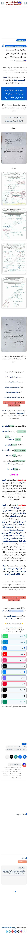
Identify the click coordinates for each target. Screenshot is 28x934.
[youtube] (12, 931)
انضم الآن (5, 636)
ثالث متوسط (14, 530)
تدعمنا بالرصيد (11, 616)
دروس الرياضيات (15, 516)
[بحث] (2, 3)
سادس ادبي (12, 538)
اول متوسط (9, 527)
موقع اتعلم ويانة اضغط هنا (12, 392)
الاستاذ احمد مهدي (20, 61)
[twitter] (18, 931)
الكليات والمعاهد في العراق (12, 574)
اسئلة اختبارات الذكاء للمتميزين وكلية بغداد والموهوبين (15, 46)
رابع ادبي (9, 532)
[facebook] (15, 931)
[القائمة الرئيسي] (25, 3)
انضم (4, 672)
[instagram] (21, 931)
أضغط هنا (5, 426)
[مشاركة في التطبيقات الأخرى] (7, 757)
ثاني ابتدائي (17, 521)
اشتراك (5, 654)
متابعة (5, 648)
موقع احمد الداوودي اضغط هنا (12, 382)
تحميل (5, 701)
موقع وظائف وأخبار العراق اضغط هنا (12, 397)
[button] (20, 757)
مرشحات (11, 568)
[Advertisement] (14, 23)
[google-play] (10, 931)
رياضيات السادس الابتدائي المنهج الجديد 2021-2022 (16, 749)
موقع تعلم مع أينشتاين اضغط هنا (12, 387)
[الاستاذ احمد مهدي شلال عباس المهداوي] (14, 3)
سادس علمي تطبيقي (10, 541)
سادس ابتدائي (7, 524)
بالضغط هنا (8, 619)
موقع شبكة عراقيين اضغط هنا (12, 377)
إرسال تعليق (21, 868)
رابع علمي (16, 532)
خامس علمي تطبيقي (15, 535)
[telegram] (7, 931)
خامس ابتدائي (17, 524)
